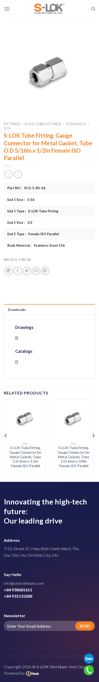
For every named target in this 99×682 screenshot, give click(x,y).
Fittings (12, 124)
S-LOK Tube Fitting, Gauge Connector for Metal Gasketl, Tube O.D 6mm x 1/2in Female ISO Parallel (25, 457)
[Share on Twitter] (27, 271)
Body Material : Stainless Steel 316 (36, 245)
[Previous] (5, 435)
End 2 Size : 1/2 (19, 222)
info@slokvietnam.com (24, 583)
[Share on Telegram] (45, 271)
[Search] (93, 9)
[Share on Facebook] (17, 271)
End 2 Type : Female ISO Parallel (33, 234)
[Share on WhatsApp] (8, 271)
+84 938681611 (18, 589)
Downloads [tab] (17, 310)
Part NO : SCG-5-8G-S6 (26, 188)
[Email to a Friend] (36, 271)
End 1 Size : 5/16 (21, 200)
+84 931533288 (18, 596)
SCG (7, 128)
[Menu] (7, 9)
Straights (76, 124)
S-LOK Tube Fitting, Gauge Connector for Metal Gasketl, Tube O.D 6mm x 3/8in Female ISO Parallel (74, 457)
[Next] (93, 435)
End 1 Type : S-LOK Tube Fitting (32, 211)
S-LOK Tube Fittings (43, 124)
